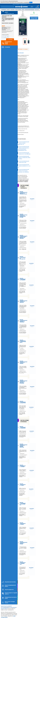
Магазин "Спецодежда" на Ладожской (23, 402)
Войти (32, 6)
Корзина (37, 7)
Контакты (37, 9)
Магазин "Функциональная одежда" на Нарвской (23, 301)
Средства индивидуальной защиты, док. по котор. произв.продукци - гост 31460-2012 (22, 170)
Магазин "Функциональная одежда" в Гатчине (23, 542)
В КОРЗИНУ (11, 39)
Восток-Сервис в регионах (25, 421)
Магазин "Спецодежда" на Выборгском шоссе (23, 341)
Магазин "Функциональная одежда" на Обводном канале (23, 192)
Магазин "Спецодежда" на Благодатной (23, 257)
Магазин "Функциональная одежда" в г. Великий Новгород (23, 446)
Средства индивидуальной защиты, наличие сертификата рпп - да (22, 143)
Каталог (8, 9)
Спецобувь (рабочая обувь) (10, 581)
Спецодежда (7, 47)
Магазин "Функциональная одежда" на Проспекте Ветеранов (23, 382)
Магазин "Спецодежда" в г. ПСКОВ (23, 484)
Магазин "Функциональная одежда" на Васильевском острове (23, 216)
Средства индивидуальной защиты (10, 586)
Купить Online (18, 9)
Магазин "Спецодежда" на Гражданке (23, 279)
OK (30, 2)
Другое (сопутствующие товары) (10, 602)
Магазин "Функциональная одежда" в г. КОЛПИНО (23, 362)
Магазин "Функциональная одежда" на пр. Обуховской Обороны (23, 237)
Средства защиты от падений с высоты (11, 593)
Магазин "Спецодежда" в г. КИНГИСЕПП (23, 427)
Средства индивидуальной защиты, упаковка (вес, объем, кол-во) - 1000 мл (23, 157)
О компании (3, 9)
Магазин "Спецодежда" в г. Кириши (23, 466)
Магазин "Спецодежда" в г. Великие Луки (23, 563)
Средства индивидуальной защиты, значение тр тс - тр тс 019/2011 (23, 166)
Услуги (23, 9)
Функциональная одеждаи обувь (8, 42)
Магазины (12, 9)
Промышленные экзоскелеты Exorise (11, 598)
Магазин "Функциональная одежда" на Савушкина (23, 320)
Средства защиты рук (9, 589)
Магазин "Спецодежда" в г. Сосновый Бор (23, 503)
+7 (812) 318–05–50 (23, 4)
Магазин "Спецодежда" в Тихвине (23, 523)
